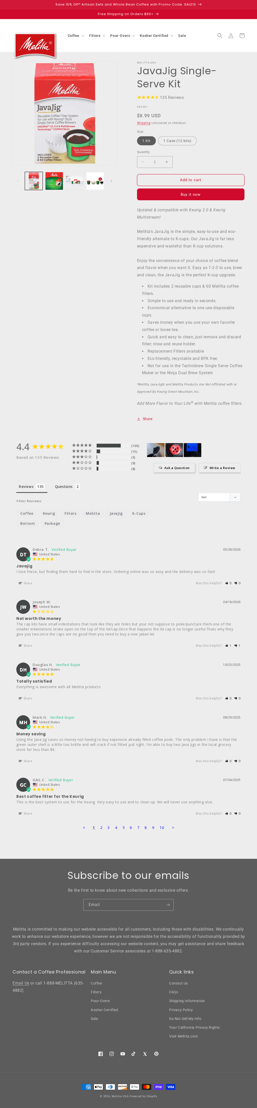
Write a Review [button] (222, 468)
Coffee (96, 983)
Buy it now (191, 194)
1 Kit (146, 141)
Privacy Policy (181, 1010)
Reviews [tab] (26, 486)
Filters (96, 992)
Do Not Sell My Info (185, 1019)
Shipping (144, 123)
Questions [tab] (64, 486)
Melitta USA (120, 1096)
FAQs (173, 992)
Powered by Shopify (143, 1096)
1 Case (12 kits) (177, 141)
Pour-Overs (100, 1001)
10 (162, 827)
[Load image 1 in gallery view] (34, 181)
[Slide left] (18, 180)
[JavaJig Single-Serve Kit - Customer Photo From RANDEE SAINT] (192, 450)
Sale (94, 1019)
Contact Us (178, 983)
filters (70, 513)
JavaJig (116, 513)
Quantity (143, 152)
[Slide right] (111, 180)
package (52, 523)
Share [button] (148, 419)
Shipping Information (187, 1001)
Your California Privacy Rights (194, 1027)
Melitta (93, 513)
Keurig (49, 513)
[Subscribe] (167, 905)
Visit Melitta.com (183, 1036)
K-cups (139, 513)
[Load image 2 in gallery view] (54, 181)
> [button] (173, 827)
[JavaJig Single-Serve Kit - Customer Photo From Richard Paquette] (156, 450)
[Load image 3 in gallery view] (75, 181)
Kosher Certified (104, 1010)
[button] (75, 35)
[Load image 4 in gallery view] (95, 181)
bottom (27, 523)
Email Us (21, 983)
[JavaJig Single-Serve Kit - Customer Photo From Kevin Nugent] (174, 450)
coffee (26, 513)
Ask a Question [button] (177, 468)
